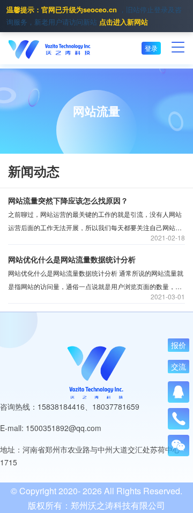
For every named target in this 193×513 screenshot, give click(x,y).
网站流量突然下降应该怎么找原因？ (68, 200)
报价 (178, 345)
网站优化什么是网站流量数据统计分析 (72, 259)
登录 (151, 47)
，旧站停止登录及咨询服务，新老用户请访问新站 (94, 15)
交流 (178, 367)
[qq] (178, 392)
